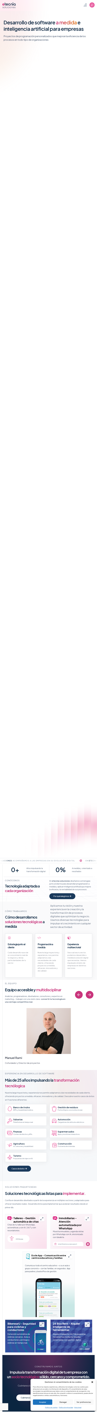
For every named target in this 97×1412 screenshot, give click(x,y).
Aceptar (42, 1402)
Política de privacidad (66, 1407)
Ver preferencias (84, 1402)
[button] (92, 1382)
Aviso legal (77, 1407)
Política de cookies (51, 1407)
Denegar (63, 1402)
